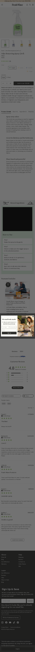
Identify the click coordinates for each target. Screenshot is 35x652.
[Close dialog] (33, 316)
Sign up (9, 333)
